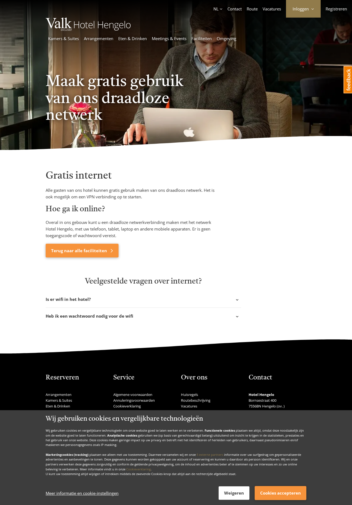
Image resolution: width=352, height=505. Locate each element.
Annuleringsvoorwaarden (134, 400)
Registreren (336, 9)
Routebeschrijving (195, 400)
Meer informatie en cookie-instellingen (82, 493)
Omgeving (226, 38)
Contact (234, 9)
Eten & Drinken (132, 38)
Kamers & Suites (63, 38)
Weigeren (234, 493)
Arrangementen (98, 38)
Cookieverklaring (138, 469)
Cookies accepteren (280, 493)
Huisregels (189, 394)
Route (252, 9)
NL (216, 9)
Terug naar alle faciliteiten (79, 250)
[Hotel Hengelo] (88, 29)
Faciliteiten (201, 38)
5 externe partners (210, 454)
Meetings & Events (169, 38)
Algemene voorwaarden (132, 394)
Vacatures (272, 9)
